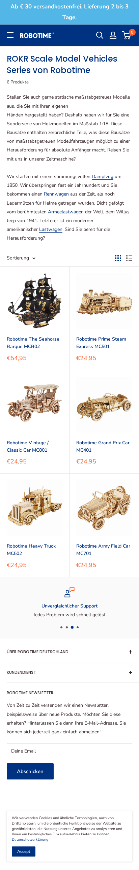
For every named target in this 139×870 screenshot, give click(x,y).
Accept (23, 851)
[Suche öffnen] (100, 35)
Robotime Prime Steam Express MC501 (101, 343)
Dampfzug (102, 176)
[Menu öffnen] (10, 35)
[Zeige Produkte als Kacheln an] (118, 258)
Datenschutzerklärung (30, 839)
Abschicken (30, 771)
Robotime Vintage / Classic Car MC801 (28, 446)
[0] (126, 35)
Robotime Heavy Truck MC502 (31, 550)
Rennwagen (56, 194)
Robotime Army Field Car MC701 (103, 550)
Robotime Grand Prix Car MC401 (103, 446)
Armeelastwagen (66, 212)
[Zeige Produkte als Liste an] (129, 258)
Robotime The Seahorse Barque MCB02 (33, 343)
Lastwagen (50, 229)
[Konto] (113, 35)
